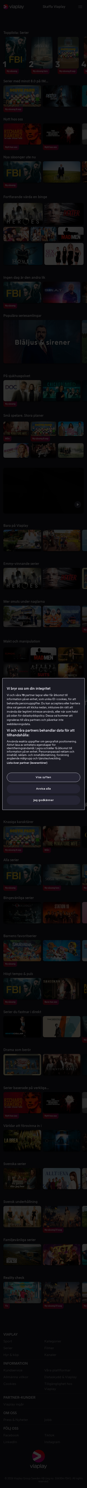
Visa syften (43, 777)
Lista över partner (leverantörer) (27, 762)
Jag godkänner (43, 800)
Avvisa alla (43, 788)
